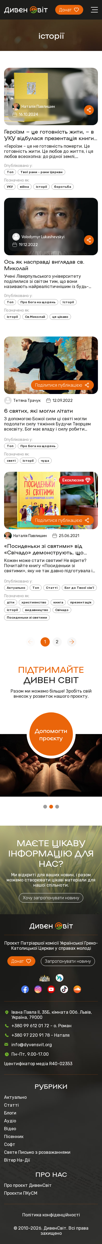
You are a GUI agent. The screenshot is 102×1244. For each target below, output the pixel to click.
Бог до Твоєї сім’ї (79, 588)
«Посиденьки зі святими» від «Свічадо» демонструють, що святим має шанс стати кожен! (45, 548)
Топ (10, 172)
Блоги (10, 1113)
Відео (10, 1128)
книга (58, 602)
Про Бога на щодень (37, 302)
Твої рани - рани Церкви (41, 172)
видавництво (36, 610)
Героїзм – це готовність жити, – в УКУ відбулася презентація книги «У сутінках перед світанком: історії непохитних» (49, 134)
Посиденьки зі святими (27, 617)
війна (24, 187)
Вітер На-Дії (17, 1160)
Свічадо (62, 610)
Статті (51, 588)
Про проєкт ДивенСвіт (28, 1185)
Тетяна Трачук (27, 400)
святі (11, 461)
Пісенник (13, 1136)
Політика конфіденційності (51, 1214)
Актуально (16, 588)
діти (10, 602)
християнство (33, 602)
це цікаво (60, 317)
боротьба (62, 187)
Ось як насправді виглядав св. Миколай (44, 264)
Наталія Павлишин (38, 106)
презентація (80, 602)
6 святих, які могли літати (38, 410)
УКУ (10, 187)
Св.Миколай (35, 317)
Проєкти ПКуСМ (20, 1193)
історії (41, 187)
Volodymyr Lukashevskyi (42, 237)
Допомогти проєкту (51, 734)
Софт (9, 1144)
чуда (45, 461)
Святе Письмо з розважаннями (37, 1152)
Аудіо (10, 1120)
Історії (68, 302)
